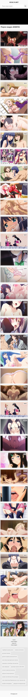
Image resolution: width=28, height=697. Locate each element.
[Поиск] (25, 6)
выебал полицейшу (7, 683)
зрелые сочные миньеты (8, 673)
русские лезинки (6, 653)
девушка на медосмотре (19, 683)
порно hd (14, 643)
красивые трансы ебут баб (17, 667)
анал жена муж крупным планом (10, 660)
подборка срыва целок (7, 650)
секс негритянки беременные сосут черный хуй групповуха (13, 680)
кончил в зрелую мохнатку (8, 670)
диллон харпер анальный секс (9, 656)
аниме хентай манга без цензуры (10, 677)
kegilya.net (14, 2)
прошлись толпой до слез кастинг (10, 663)
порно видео (14, 641)
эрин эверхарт (5, 667)
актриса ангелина (19, 650)
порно (14, 640)
